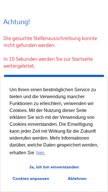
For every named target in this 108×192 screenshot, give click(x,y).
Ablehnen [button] (77, 178)
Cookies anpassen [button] (31, 178)
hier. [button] (40, 152)
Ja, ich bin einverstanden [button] (54, 167)
